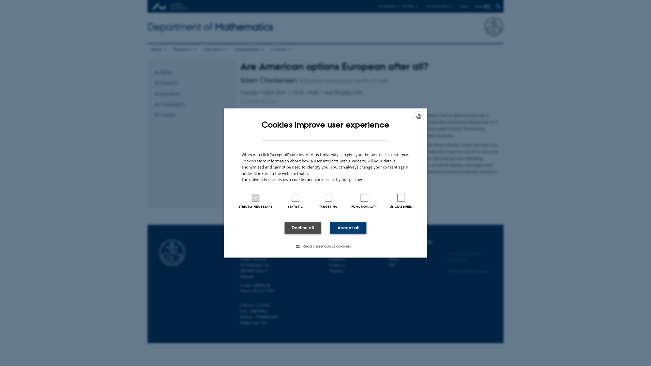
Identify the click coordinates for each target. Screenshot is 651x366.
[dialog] (325, 182)
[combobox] (418, 116)
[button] (325, 246)
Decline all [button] (303, 228)
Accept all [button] (348, 228)
